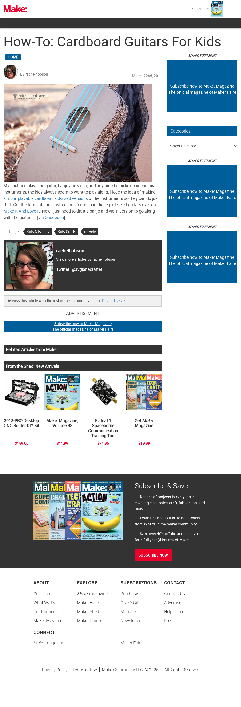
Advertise (172, 602)
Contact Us (174, 593)
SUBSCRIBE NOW (153, 555)
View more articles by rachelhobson (85, 259)
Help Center (175, 611)
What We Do (44, 602)
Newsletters (131, 620)
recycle (90, 231)
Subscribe (200, 9)
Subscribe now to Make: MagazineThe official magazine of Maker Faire (82, 326)
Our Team (42, 593)
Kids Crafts (67, 231)
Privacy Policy (55, 669)
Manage (128, 611)
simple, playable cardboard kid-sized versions (46, 198)
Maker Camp (89, 620)
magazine (92, 593)
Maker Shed (88, 611)
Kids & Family (38, 231)
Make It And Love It (22, 211)
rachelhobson (70, 250)
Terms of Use (84, 669)
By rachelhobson (34, 74)
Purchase (129, 593)
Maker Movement (49, 620)
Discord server (114, 300)
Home (13, 57)
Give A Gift (130, 602)
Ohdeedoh (54, 217)
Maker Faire (88, 602)
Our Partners (45, 611)
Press (169, 620)
